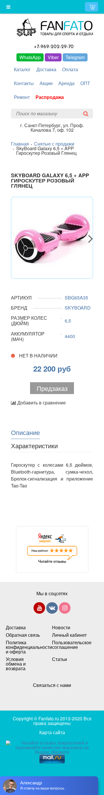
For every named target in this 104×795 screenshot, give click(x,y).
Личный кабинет (69, 635)
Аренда (66, 83)
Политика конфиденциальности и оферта (23, 647)
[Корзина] (91, 7)
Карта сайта (52, 732)
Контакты (24, 83)
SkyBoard (78, 307)
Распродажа (50, 97)
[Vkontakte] (52, 609)
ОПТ (85, 83)
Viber (53, 57)
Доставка (46, 69)
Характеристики (34, 445)
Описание (25, 432)
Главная (20, 144)
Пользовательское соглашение (69, 644)
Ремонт (22, 97)
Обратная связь (23, 635)
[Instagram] (64, 609)
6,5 (68, 320)
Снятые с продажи (54, 144)
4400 (70, 336)
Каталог (22, 69)
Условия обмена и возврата (16, 664)
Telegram (75, 57)
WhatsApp (30, 57)
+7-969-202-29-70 (54, 46)
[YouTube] (39, 609)
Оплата (70, 69)
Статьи (59, 659)
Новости (61, 627)
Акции (46, 83)
